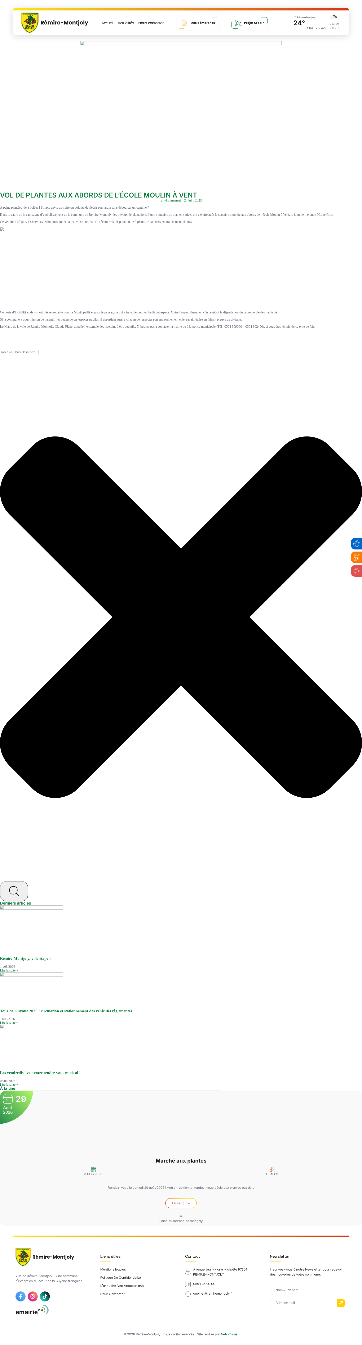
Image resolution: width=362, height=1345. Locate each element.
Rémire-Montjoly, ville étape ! (25, 958)
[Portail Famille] (356, 557)
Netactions (229, 1335)
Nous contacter (151, 23)
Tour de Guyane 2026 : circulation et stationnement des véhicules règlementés (66, 1011)
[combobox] (19, 352)
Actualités (126, 23)
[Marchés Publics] (356, 543)
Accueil (107, 23)
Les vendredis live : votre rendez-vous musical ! (40, 1072)
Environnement (170, 200)
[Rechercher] (14, 891)
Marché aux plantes (181, 1161)
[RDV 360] (356, 571)
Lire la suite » (9, 970)
